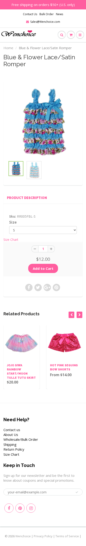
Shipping (10, 444)
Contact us (11, 429)
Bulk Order (46, 14)
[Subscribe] (76, 492)
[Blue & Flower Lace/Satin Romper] (43, 122)
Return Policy (13, 449)
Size (13, 222)
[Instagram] (31, 508)
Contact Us (30, 14)
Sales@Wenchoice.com (45, 22)
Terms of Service (67, 536)
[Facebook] (9, 508)
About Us (10, 434)
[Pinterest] (20, 508)
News (59, 14)
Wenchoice (23, 536)
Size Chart (10, 239)
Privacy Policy (43, 536)
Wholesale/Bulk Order (20, 439)
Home (8, 48)
